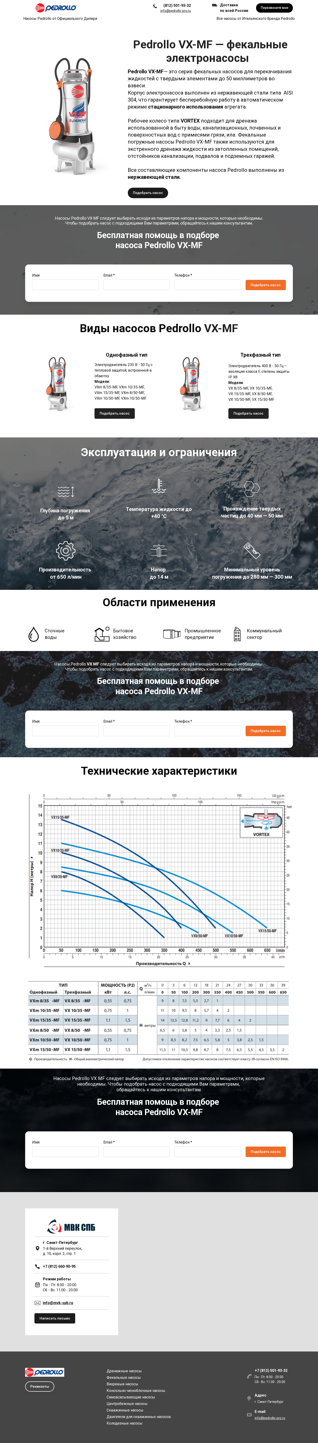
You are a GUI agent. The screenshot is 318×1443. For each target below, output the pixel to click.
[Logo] (56, 8)
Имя (36, 275)
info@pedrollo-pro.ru (175, 11)
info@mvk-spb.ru (58, 1303)
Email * (109, 275)
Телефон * (183, 275)
